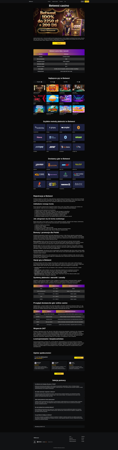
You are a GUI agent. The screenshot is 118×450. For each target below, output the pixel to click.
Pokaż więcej (59, 373)
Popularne (39, 81)
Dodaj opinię (79, 357)
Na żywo (51, 81)
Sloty (78, 81)
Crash (65, 81)
